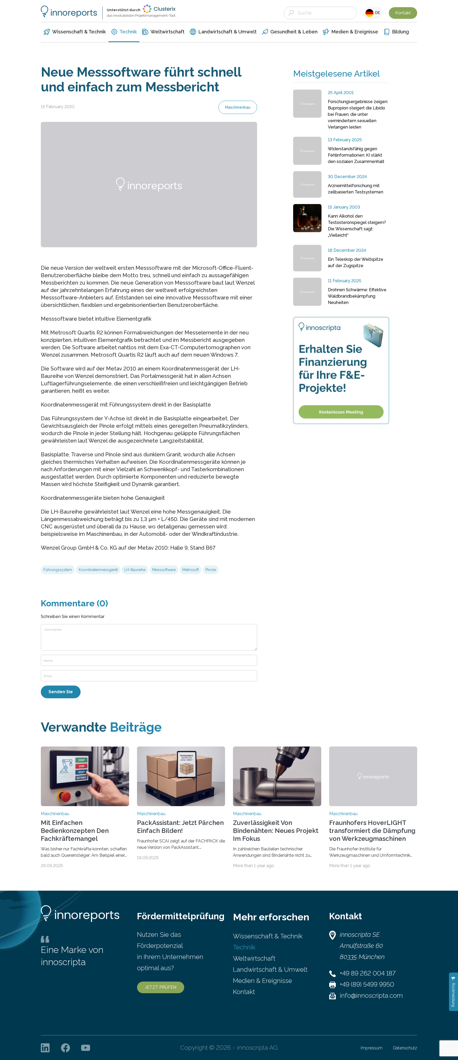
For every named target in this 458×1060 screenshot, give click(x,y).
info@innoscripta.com (371, 995)
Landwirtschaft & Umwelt (270, 969)
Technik (244, 947)
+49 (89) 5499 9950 (367, 984)
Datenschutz (405, 1047)
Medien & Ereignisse (262, 980)
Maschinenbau (237, 107)
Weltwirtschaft (254, 958)
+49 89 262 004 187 (367, 973)
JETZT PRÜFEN (160, 987)
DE (376, 13)
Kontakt (403, 12)
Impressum (371, 1047)
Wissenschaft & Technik (267, 936)
